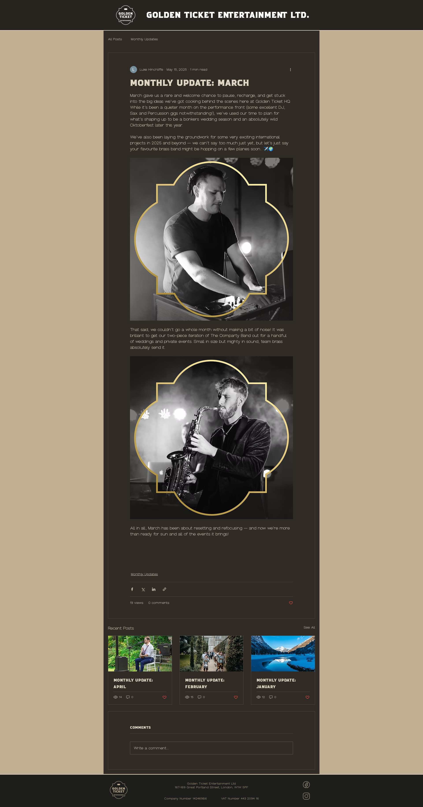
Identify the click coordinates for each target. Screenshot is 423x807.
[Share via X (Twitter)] (143, 589)
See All (309, 627)
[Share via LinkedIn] (154, 589)
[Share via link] (164, 589)
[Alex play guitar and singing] (140, 653)
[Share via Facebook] (132, 589)
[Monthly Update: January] (283, 653)
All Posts (115, 39)
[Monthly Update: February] (211, 653)
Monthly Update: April (133, 683)
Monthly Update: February (204, 683)
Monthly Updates (144, 39)
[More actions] (290, 69)
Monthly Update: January (276, 683)
